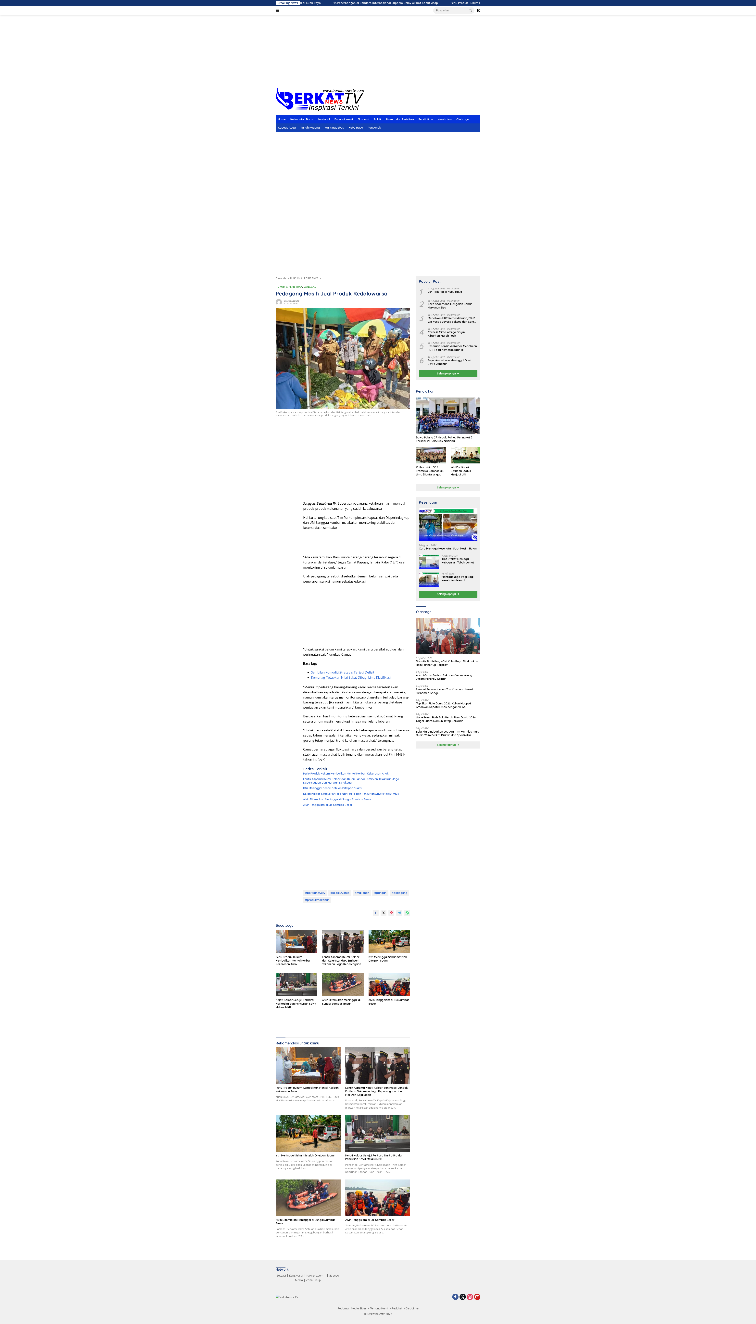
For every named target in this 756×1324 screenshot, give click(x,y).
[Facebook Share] (376, 913)
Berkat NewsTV (291, 300)
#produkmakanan (317, 900)
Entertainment (343, 119)
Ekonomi (363, 119)
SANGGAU (310, 286)
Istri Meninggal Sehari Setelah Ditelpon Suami (332, 788)
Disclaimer (412, 1308)
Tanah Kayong (310, 127)
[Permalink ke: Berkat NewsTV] (279, 302)
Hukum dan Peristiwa (400, 119)
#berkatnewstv (315, 893)
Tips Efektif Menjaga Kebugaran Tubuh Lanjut (458, 560)
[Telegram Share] (399, 913)
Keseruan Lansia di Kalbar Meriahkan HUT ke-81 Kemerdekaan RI (452, 347)
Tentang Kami (379, 1308)
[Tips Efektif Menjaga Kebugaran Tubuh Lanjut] (429, 561)
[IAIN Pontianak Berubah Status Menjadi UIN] (465, 455)
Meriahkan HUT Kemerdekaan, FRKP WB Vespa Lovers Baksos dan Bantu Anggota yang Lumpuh (452, 319)
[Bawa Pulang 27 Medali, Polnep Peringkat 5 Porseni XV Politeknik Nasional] (448, 415)
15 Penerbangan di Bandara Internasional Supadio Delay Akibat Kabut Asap (305, 3)
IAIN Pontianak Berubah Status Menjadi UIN (461, 470)
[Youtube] (477, 1297)
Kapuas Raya (287, 127)
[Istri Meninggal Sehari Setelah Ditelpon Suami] (389, 941)
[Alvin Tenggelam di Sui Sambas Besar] (389, 984)
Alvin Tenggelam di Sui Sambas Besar (327, 805)
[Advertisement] (378, 55)
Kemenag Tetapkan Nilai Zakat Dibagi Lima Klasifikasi (351, 677)
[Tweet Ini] (383, 913)
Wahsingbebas (334, 127)
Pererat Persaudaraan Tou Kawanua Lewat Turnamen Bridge (444, 691)
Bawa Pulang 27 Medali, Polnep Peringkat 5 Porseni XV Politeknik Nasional (444, 439)
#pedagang (399, 893)
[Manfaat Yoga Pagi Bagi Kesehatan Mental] (429, 579)
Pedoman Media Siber (352, 1308)
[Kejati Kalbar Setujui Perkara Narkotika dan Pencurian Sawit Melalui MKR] (296, 984)
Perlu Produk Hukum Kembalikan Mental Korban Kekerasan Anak (415, 3)
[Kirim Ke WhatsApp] (407, 913)
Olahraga (462, 119)
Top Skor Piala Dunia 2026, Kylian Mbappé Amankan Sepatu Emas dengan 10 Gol (443, 705)
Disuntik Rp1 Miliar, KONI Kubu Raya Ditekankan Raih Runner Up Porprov (447, 663)
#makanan (362, 893)
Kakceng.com (314, 1275)
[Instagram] (470, 1297)
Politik (378, 119)
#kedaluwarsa (339, 893)
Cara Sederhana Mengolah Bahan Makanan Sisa (450, 305)
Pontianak (374, 127)
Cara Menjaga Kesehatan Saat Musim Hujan (448, 548)
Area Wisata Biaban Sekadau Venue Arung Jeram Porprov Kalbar (444, 677)
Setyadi (281, 1275)
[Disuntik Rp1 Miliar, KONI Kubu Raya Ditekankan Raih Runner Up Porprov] (448, 636)
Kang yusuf (296, 1275)
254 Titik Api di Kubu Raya (445, 292)
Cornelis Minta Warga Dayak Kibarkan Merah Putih (446, 333)
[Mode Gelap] (478, 10)
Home (282, 119)
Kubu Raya (356, 127)
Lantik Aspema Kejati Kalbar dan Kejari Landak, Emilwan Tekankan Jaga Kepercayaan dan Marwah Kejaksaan (351, 780)
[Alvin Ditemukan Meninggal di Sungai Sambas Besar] (343, 984)
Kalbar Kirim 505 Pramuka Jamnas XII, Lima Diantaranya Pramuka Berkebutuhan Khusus (430, 470)
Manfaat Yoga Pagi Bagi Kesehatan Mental (457, 578)
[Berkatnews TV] (320, 99)
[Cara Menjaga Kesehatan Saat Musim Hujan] (448, 524)
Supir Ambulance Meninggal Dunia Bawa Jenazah (450, 362)
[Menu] (278, 10)
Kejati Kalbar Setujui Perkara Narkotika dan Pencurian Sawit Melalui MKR (351, 794)
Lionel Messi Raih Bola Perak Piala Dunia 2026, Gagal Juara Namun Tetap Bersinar (446, 719)
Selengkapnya (447, 373)
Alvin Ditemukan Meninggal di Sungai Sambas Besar (337, 799)
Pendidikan (426, 119)
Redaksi (397, 1308)
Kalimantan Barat (302, 119)
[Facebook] (455, 1297)
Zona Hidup (313, 1280)
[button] (470, 10)
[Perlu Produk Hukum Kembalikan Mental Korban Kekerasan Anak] (296, 941)
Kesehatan (445, 119)
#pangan (380, 893)
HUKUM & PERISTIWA (289, 286)
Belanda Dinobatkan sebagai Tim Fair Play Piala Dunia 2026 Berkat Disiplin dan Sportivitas (447, 733)
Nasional (324, 119)
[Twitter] (463, 1297)
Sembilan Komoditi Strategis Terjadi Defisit (342, 672)
